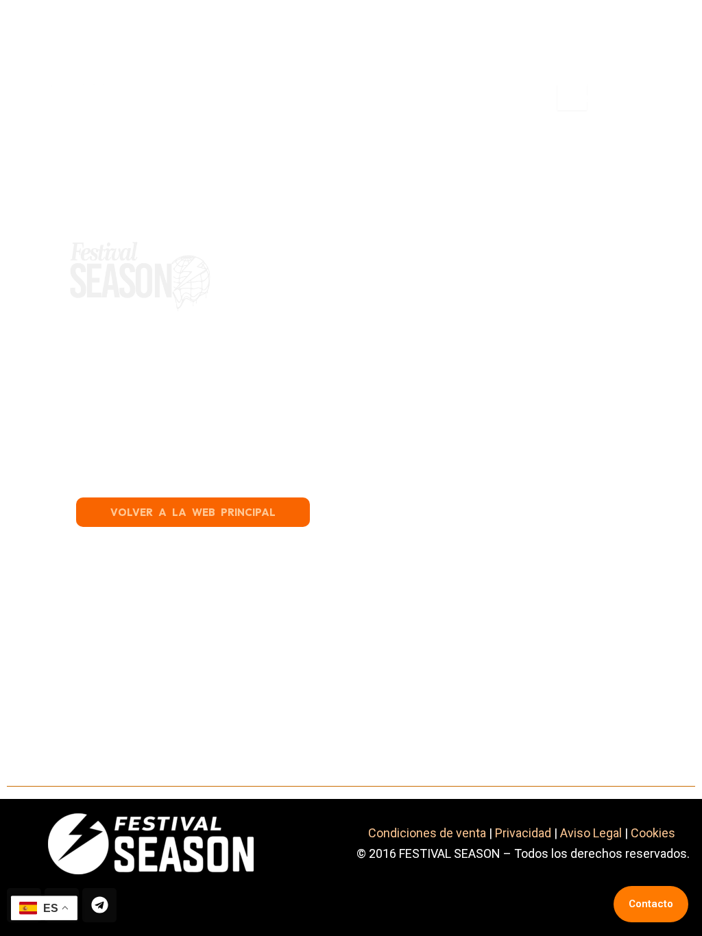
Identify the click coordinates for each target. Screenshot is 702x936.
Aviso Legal (591, 833)
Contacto (651, 904)
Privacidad (523, 833)
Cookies (654, 833)
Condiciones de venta (427, 833)
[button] (349, 97)
